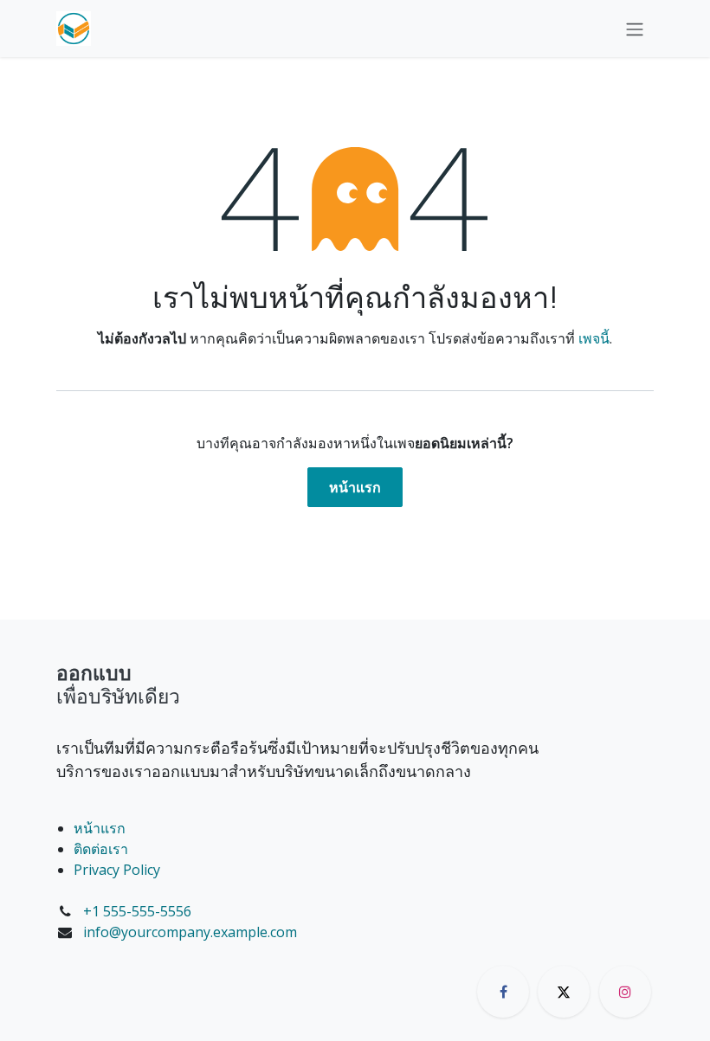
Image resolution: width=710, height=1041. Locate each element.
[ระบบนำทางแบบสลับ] (635, 28)
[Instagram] (625, 992)
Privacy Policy (117, 869)
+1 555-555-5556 (137, 911)
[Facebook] (503, 992)
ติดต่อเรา (101, 848)
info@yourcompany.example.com (190, 931)
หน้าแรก (355, 487)
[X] (564, 992)
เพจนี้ (594, 338)
